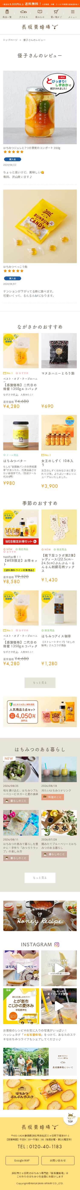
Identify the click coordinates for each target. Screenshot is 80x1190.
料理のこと (55, 797)
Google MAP (22, 1160)
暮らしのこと (18, 800)
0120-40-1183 (45, 1146)
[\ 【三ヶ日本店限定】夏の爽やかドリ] (59, 1006)
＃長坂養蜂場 (32, 1035)
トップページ (10, 40)
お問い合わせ (58, 1160)
